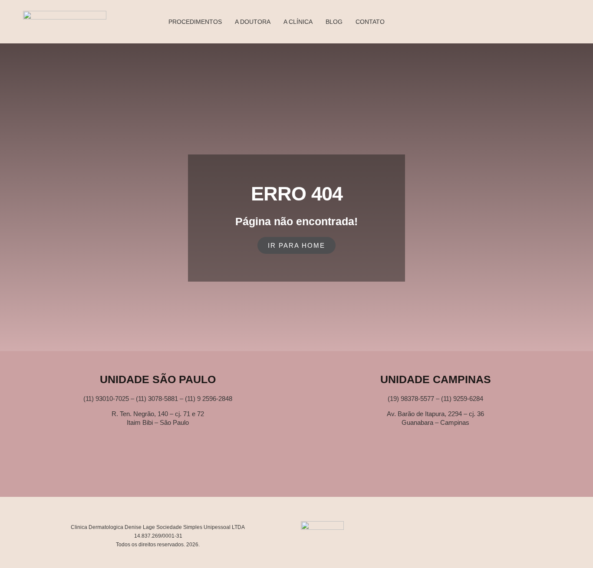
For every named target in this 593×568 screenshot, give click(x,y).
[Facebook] (335, 470)
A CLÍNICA (298, 21)
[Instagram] (309, 470)
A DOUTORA (252, 21)
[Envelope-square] (258, 470)
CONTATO (370, 21)
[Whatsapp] (284, 470)
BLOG (334, 21)
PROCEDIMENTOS (195, 21)
